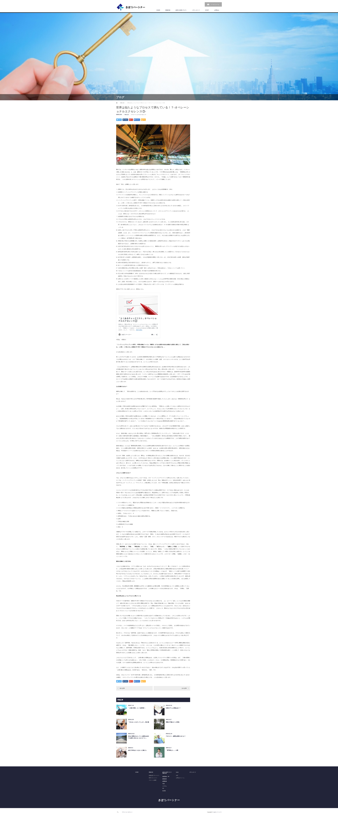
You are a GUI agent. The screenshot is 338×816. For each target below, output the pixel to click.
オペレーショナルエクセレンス (138, 114)
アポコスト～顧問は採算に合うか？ (176, 736)
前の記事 (122, 688)
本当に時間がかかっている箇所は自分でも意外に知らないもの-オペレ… (138, 737)
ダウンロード (196, 10)
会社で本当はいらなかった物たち (137, 750)
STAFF (207, 10)
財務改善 (164, 778)
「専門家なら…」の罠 (172, 750)
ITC (163, 788)
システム (164, 786)
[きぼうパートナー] (131, 7)
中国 (163, 783)
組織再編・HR (165, 776)
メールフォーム (215, 4)
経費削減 (164, 781)
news (177, 772)
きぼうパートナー (169, 800)
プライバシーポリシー (127, 812)
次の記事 (184, 688)
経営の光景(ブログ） (181, 10)
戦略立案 (126, 114)
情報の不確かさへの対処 (172, 722)
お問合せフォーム (180, 777)
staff (177, 775)
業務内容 (167, 10)
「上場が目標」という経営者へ (136, 708)
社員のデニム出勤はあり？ (173, 708)
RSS (117, 811)
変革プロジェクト (153, 777)
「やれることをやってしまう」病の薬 (138, 722)
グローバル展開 (152, 780)
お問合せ (216, 10)
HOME (158, 10)
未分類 (164, 790)
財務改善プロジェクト (154, 775)
